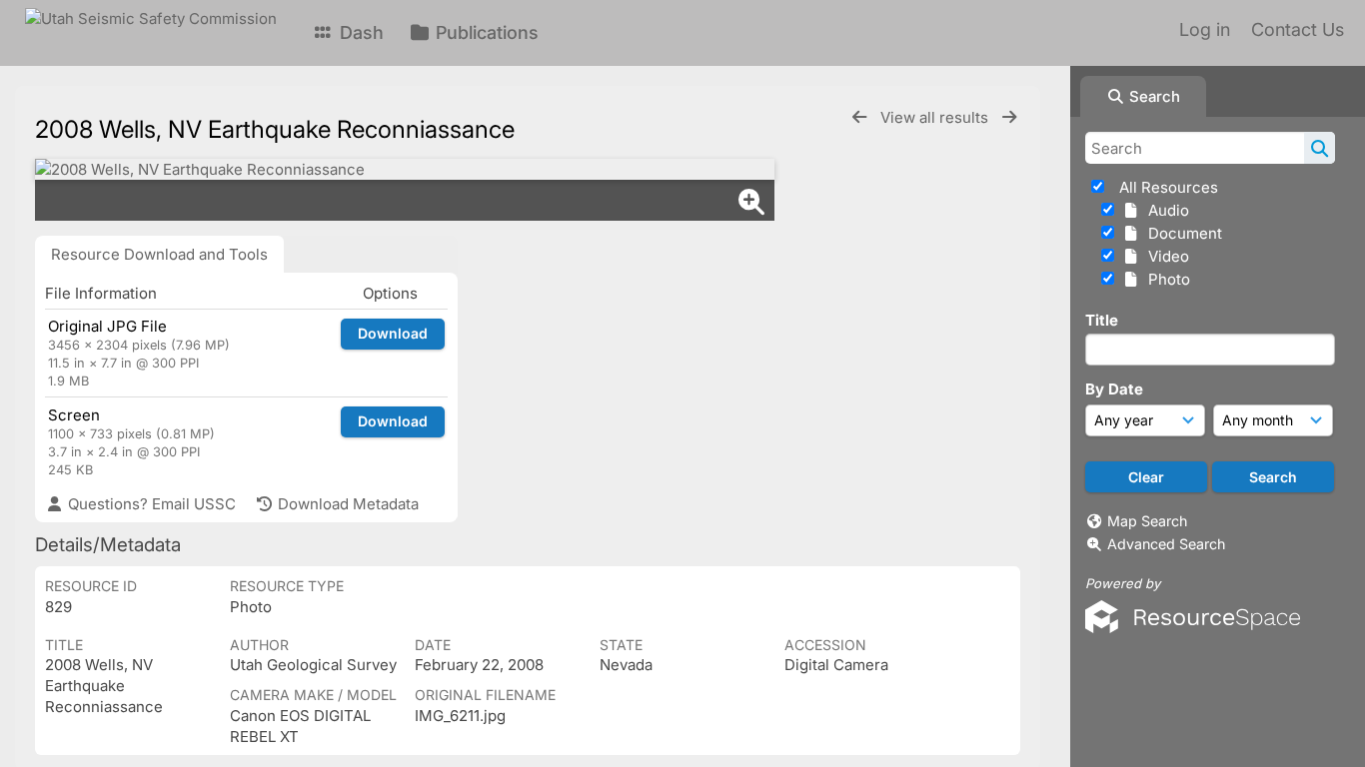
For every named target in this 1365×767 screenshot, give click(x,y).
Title (1101, 320)
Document (1181, 233)
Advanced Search (1166, 543)
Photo (1165, 279)
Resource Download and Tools (159, 254)
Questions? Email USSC (150, 503)
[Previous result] (859, 117)
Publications (485, 32)
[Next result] (1009, 117)
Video (1164, 256)
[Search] (1319, 148)
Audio (1164, 210)
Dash (359, 32)
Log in (1204, 29)
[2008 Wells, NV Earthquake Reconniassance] (404, 169)
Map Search (1147, 520)
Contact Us (1297, 29)
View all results (936, 117)
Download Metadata (346, 503)
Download (393, 333)
